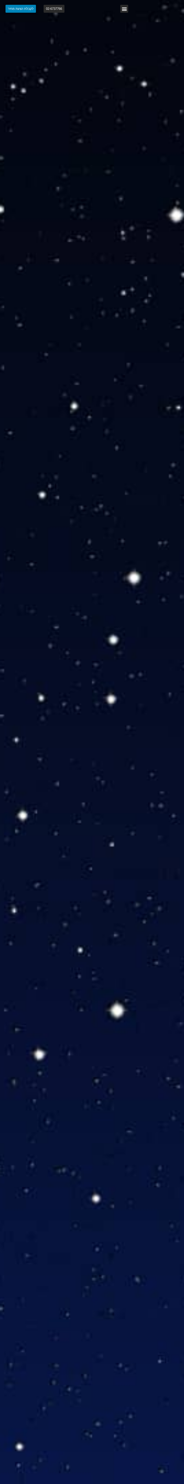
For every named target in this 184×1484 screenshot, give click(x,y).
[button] (124, 9)
